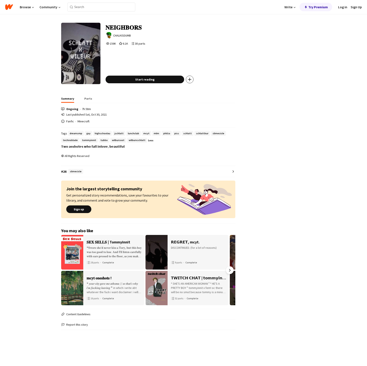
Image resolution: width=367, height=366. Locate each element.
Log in (342, 7)
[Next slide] (230, 270)
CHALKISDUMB (122, 35)
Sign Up (356, 7)
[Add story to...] (189, 79)
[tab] (67, 100)
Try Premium (318, 7)
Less (150, 140)
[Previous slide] (67, 270)
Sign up (79, 209)
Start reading (145, 79)
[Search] (71, 7)
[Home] (9, 7)
